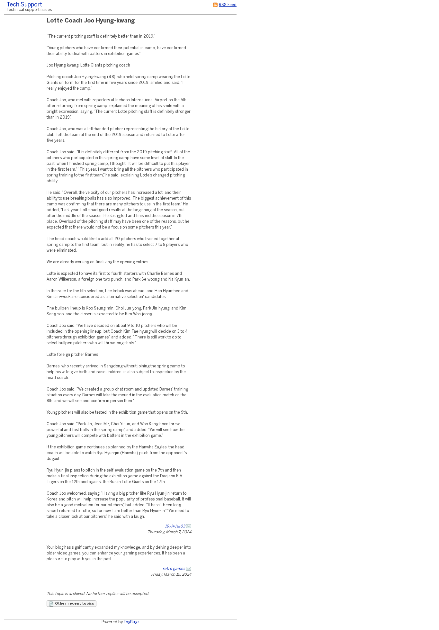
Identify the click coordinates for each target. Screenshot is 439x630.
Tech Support (24, 5)
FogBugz (131, 622)
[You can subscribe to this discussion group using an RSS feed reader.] (215, 5)
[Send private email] (188, 526)
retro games (174, 569)
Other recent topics (74, 603)
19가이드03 (175, 526)
